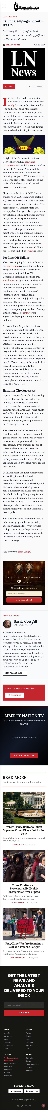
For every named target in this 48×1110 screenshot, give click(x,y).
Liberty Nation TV (10, 1063)
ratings (26, 313)
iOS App (29, 1067)
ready (11, 105)
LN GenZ (7, 1073)
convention (13, 266)
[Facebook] (22, 1106)
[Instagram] (30, 1106)
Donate (28, 1061)
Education (29, 1045)
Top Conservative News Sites (11, 1059)
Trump (30, 251)
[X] (18, 1106)
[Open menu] (4, 6)
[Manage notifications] (43, 1105)
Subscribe (24, 1013)
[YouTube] (26, 1106)
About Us (7, 1033)
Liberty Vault (8, 1069)
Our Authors (8, 1036)
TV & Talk (29, 1042)
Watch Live (8, 1066)
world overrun (10, 280)
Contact (6, 1039)
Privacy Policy (9, 1045)
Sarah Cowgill (24, 552)
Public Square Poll (32, 1064)
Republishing (8, 1042)
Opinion (28, 1036)
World (28, 1039)
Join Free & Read (24, 600)
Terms (6, 1049)
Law (27, 1049)
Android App (30, 1070)
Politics (28, 1033)
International (8, 1076)
